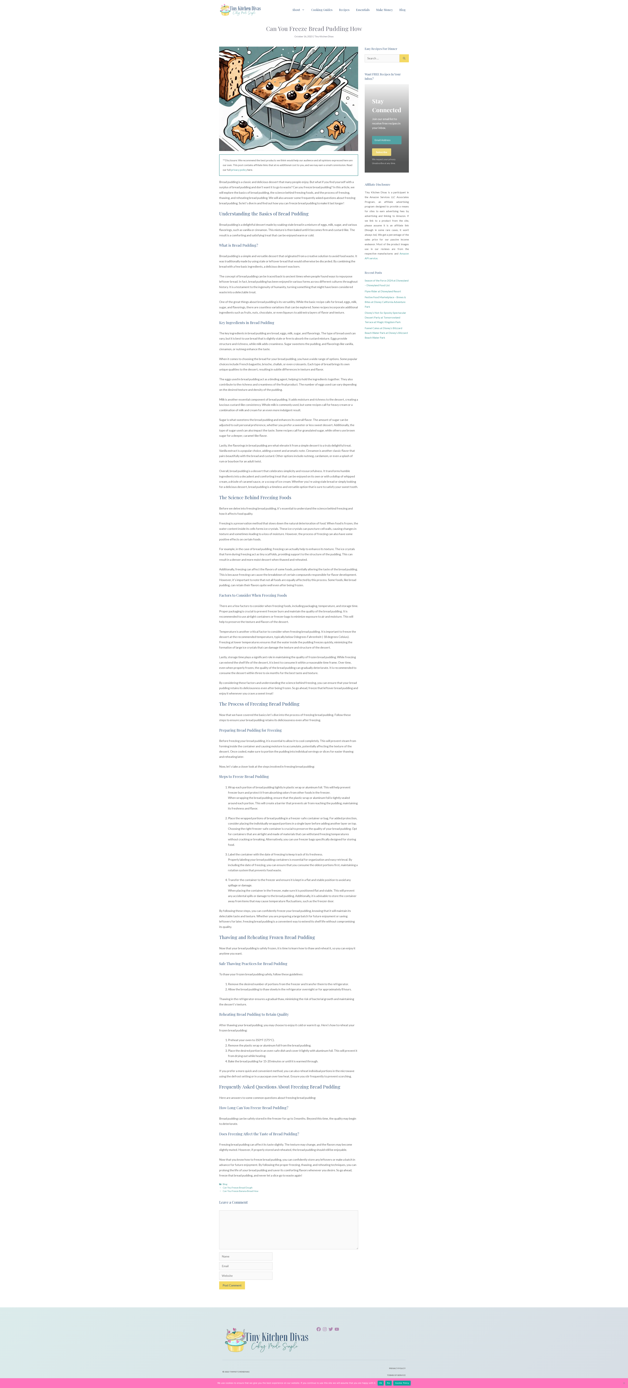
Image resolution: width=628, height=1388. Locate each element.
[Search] (404, 58)
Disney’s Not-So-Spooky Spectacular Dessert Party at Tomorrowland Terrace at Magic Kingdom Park (385, 317)
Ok (380, 1383)
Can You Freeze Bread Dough (238, 1187)
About (296, 10)
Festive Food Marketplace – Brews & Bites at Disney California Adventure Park (385, 302)
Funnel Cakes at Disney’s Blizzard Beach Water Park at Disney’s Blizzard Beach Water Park (386, 332)
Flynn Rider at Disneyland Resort (383, 291)
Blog (402, 10)
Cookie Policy (402, 1383)
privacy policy (239, 169)
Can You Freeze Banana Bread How (240, 1191)
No (388, 1383)
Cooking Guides (321, 10)
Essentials (363, 10)
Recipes (344, 10)
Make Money (384, 10)
